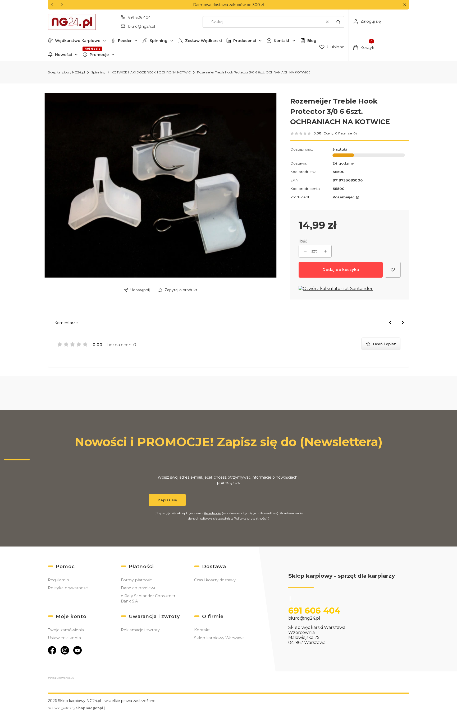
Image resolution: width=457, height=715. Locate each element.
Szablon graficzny (75, 708)
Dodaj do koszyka (340, 269)
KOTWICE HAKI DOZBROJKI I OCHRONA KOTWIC (151, 72)
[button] (404, 5)
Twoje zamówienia (66, 630)
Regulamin (212, 513)
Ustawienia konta (64, 637)
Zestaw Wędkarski (203, 40)
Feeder (125, 40)
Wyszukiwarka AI (61, 678)
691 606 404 (139, 17)
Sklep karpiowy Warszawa (219, 637)
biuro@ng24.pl (141, 26)
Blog (311, 40)
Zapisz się (167, 500)
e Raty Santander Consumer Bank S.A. (148, 599)
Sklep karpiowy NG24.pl (66, 72)
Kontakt (282, 40)
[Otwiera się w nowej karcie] (52, 650)
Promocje (99, 54)
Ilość (303, 241)
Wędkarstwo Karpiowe (77, 40)
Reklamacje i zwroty (140, 630)
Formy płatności (137, 580)
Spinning (158, 40)
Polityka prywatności (68, 588)
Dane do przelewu (139, 588)
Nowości (63, 54)
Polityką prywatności (250, 518)
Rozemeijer (343, 197)
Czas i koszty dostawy (215, 580)
